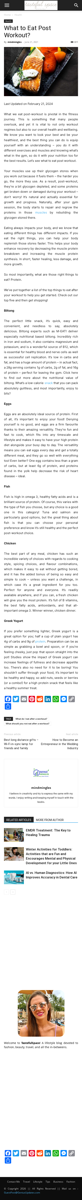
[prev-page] (6, 892)
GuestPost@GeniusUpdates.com (22, 1192)
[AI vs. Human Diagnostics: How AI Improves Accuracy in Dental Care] (14, 877)
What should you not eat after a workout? (27, 723)
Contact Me (13, 1181)
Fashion (70, 1181)
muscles (41, 212)
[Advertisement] (41, 942)
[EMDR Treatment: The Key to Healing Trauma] (14, 835)
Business (58, 1181)
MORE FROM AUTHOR (50, 820)
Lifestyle (37, 1181)
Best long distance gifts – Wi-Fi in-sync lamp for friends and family (21, 744)
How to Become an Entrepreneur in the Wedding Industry (59, 744)
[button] (6, 5)
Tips (48, 1181)
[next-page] (12, 892)
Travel (26, 1181)
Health (18, 14)
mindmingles (14, 41)
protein (40, 641)
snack (49, 383)
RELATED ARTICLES (18, 820)
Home (7, 14)
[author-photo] (41, 782)
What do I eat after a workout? (31, 718)
